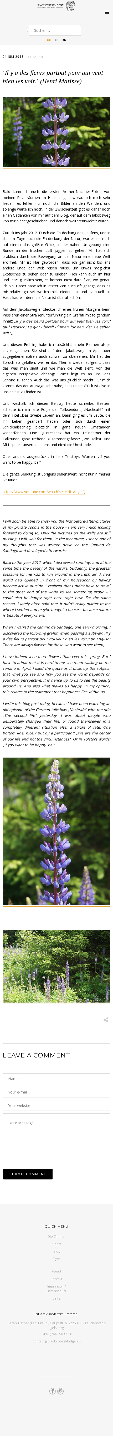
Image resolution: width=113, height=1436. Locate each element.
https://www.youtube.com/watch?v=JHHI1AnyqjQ (44, 491)
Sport (56, 1243)
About (56, 1271)
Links (56, 1298)
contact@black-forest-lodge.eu (57, 1341)
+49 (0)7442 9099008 (56, 1333)
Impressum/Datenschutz (56, 1288)
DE (49, 40)
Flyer (56, 1258)
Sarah (38, 57)
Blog (56, 1251)
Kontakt (56, 1278)
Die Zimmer (57, 1236)
